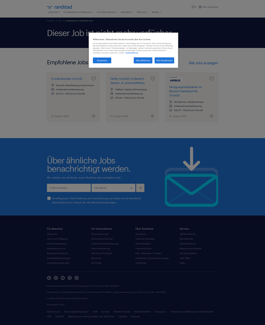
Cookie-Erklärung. (131, 53)
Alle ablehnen (143, 60)
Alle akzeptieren (164, 60)
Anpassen (102, 60)
